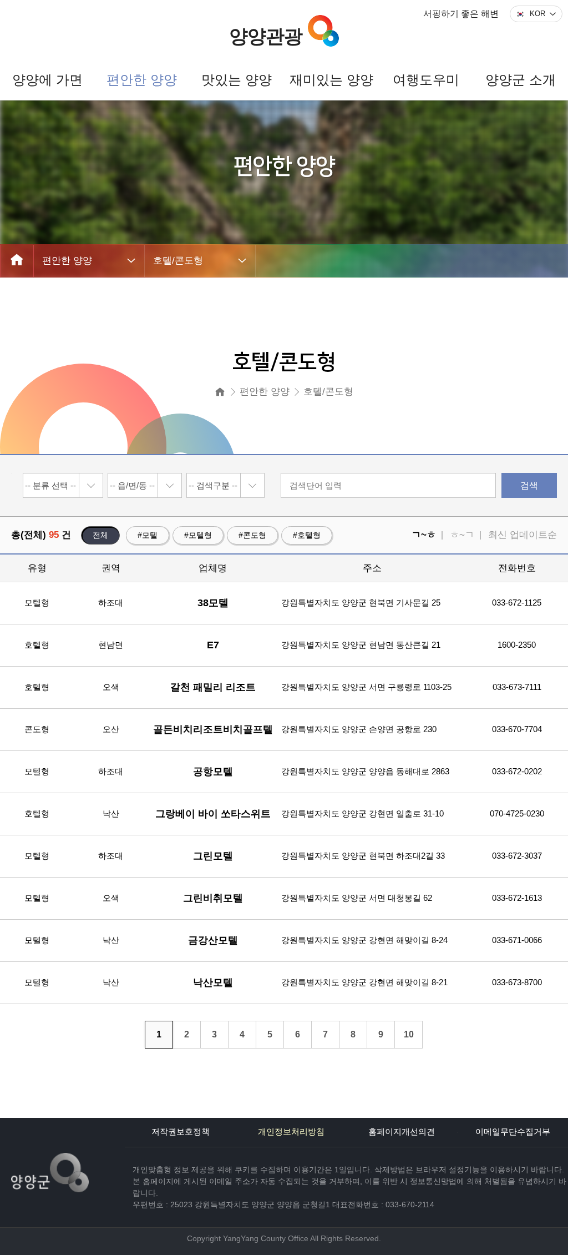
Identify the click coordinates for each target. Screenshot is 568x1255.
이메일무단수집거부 (512, 1131)
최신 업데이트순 (522, 535)
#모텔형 (198, 535)
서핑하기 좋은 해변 (461, 13)
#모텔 (148, 535)
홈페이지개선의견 (401, 1131)
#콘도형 (252, 535)
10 (409, 1034)
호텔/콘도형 (178, 260)
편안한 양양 (67, 260)
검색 (529, 485)
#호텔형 (307, 535)
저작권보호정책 (180, 1131)
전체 (100, 535)
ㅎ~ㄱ (462, 535)
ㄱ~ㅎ (424, 535)
